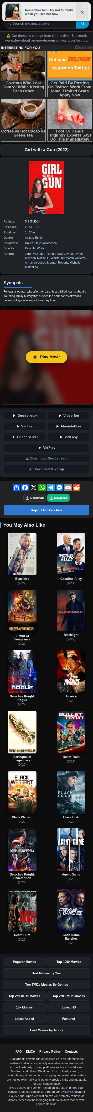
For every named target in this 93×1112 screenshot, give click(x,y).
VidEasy (71, 437)
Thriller (39, 237)
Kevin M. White (34, 248)
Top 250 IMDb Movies (24, 996)
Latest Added (24, 1019)
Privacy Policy (50, 1051)
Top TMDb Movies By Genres (46, 984)
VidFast (27, 426)
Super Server (27, 437)
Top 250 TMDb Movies (68, 996)
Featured (68, 1019)
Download (37, 498)
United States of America (41, 243)
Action (29, 237)
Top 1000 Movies (69, 962)
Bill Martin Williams (73, 258)
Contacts (71, 1051)
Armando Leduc (35, 262)
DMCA (30, 1051)
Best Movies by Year (47, 973)
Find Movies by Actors (46, 1030)
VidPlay (49, 448)
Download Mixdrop (48, 469)
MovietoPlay (71, 426)
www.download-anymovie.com (30, 40)
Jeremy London (35, 254)
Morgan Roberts (57, 262)
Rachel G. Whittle (48, 258)
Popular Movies (24, 962)
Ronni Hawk (55, 254)
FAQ (19, 1051)
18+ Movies (24, 1007)
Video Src (71, 415)
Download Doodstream (48, 458)
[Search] (82, 23)
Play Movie (50, 357)
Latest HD (69, 1007)
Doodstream (27, 415)
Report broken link (46, 510)
